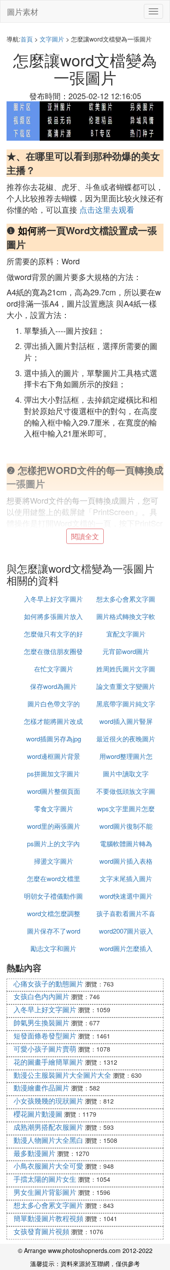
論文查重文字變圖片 (125, 686)
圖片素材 (22, 11)
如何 (27, 230)
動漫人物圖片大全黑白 (48, 1140)
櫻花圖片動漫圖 (38, 1114)
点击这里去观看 (106, 209)
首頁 (26, 39)
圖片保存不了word (53, 930)
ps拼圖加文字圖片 (53, 773)
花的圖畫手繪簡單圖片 (48, 1062)
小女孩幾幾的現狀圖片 (48, 1101)
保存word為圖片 (53, 686)
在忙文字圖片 (53, 668)
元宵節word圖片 (125, 651)
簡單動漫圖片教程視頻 (48, 1218)
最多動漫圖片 (34, 1153)
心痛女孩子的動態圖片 (48, 984)
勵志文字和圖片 (53, 948)
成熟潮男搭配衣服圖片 (48, 1127)
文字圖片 (52, 39)
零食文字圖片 (53, 808)
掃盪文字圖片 (53, 860)
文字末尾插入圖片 (126, 878)
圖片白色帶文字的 (53, 703)
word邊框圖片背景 (53, 756)
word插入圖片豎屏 (126, 721)
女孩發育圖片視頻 (41, 1231)
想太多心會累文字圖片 (48, 1205)
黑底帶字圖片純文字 (125, 703)
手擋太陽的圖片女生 (45, 1179)
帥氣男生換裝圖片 (41, 1022)
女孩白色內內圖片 (41, 996)
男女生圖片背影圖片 (45, 1192)
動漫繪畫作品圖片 (41, 1088)
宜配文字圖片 (126, 633)
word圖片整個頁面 (53, 791)
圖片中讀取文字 (126, 773)
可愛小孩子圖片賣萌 (45, 1049)
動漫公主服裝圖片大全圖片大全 (62, 1075)
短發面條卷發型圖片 (45, 1036)
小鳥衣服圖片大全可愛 (48, 1166)
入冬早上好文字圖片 (53, 598)
